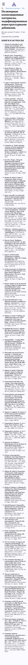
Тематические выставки (12, 8)
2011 (23, 8)
